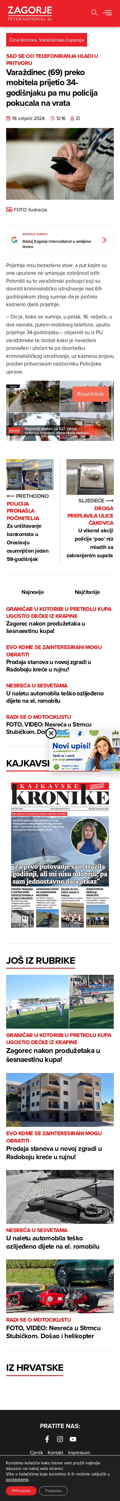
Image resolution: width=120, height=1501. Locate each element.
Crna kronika (22, 39)
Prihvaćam (21, 1490)
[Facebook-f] (47, 1439)
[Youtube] (73, 1439)
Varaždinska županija (61, 39)
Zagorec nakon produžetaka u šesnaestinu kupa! (58, 620)
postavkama (17, 1479)
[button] (107, 13)
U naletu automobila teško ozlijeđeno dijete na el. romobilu (54, 693)
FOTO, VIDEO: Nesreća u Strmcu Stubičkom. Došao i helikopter (49, 725)
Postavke (53, 1490)
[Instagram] (60, 1439)
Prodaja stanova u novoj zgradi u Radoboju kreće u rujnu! (54, 659)
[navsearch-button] (94, 13)
